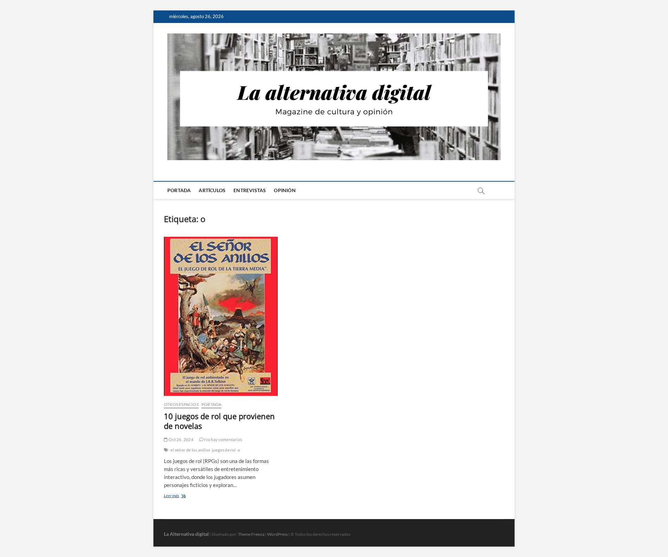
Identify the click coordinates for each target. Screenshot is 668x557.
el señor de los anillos (190, 450)
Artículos (212, 190)
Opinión (284, 190)
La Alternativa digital (186, 534)
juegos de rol (224, 450)
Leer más (180, 496)
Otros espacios (181, 404)
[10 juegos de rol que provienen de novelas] (221, 316)
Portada (179, 190)
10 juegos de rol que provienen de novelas (219, 421)
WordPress (277, 534)
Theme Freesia (251, 534)
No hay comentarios (223, 439)
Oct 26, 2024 (180, 439)
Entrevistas (249, 190)
